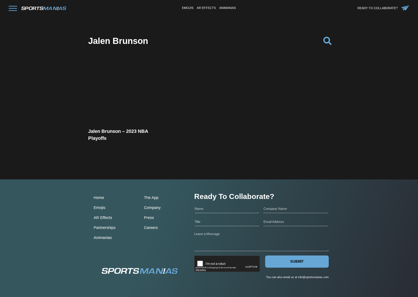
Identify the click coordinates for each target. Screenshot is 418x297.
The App (151, 197)
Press (149, 217)
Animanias (103, 237)
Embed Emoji (124, 117)
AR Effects (103, 217)
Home (99, 197)
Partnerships (105, 227)
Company (152, 207)
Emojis (99, 207)
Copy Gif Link (127, 106)
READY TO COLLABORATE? (377, 8)
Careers (151, 227)
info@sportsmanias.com (313, 277)
